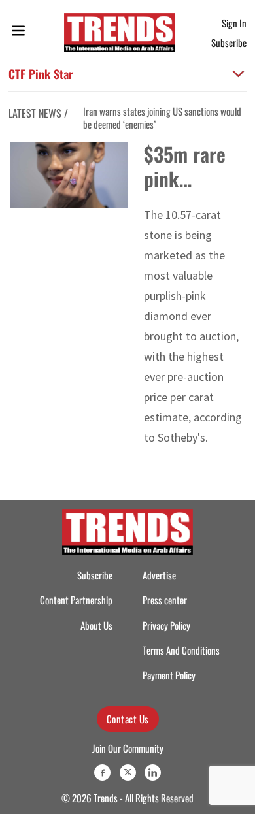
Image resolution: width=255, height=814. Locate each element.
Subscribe (228, 42)
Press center (165, 600)
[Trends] (119, 32)
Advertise (159, 575)
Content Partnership (76, 600)
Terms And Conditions (181, 650)
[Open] (18, 33)
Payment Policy (169, 675)
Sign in (234, 23)
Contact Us (128, 718)
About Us (96, 625)
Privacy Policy (166, 625)
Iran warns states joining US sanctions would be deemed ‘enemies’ (162, 118)
